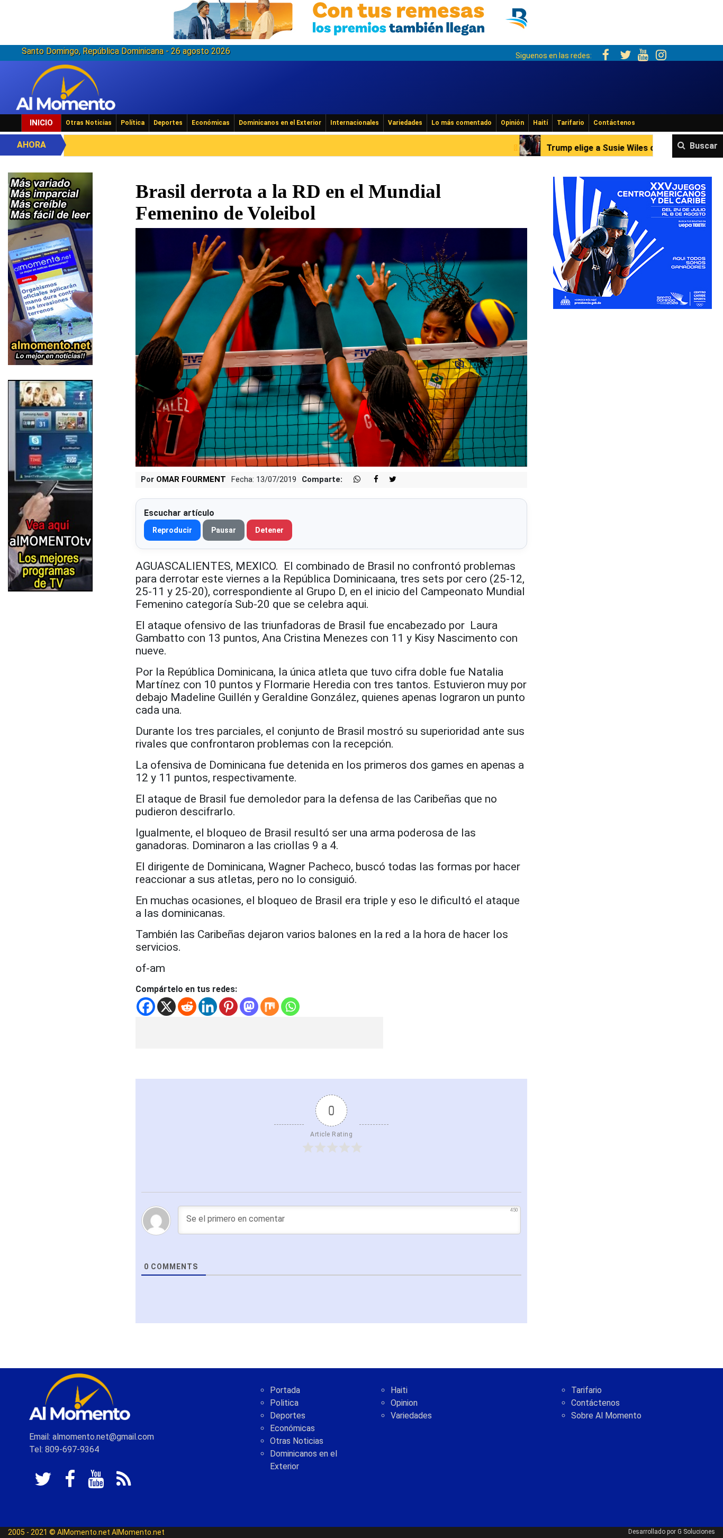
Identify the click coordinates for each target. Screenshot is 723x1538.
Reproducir (172, 530)
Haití (540, 122)
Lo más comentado (461, 122)
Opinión (512, 122)
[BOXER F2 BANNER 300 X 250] (632, 242)
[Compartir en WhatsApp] (352, 480)
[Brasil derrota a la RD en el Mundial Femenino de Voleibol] (331, 347)
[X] (166, 1006)
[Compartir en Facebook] (370, 480)
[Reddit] (187, 1006)
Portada (285, 1390)
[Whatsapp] (290, 1006)
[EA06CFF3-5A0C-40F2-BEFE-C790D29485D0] (50, 485)
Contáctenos (614, 122)
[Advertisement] (259, 1033)
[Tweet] (388, 480)
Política (132, 122)
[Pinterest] (228, 1006)
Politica (284, 1403)
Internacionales (354, 122)
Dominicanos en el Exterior (280, 122)
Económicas (211, 122)
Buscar (704, 146)
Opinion (404, 1403)
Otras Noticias (89, 122)
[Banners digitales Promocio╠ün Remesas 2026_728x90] (361, 18)
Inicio (41, 123)
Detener (269, 530)
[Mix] (269, 1006)
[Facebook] (146, 1006)
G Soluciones (696, 1531)
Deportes (168, 122)
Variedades (405, 122)
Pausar (223, 530)
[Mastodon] (249, 1006)
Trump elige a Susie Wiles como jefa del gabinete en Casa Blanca (549, 148)
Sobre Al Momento (606, 1415)
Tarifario (570, 122)
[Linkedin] (207, 1006)
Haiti (399, 1390)
